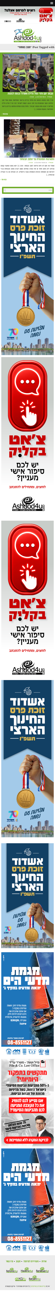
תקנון (18, 1261)
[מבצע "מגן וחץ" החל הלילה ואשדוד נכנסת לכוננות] (28, 73)
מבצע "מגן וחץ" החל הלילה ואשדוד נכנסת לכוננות (30, 93)
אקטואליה (49, 97)
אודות (44, 1261)
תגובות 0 (32, 97)
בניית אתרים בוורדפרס (38, 1286)
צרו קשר (9, 1261)
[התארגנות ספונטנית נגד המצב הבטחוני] (29, 139)
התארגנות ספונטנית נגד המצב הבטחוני (37, 159)
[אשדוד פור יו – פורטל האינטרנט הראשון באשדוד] (27, 33)
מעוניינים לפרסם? (31, 1261)
